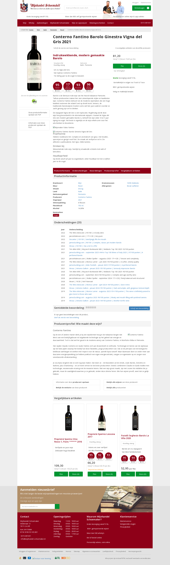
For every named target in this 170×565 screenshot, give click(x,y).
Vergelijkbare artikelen (130, 171)
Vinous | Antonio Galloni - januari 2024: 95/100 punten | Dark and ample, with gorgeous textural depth (109, 288)
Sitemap (77, 551)
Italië (45, 30)
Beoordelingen (96, 171)
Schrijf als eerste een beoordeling (66, 48)
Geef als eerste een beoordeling (66, 317)
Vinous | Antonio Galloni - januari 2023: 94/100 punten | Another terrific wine (99, 301)
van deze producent (71, 387)
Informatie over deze (72, 382)
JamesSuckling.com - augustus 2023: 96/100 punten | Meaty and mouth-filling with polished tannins (108, 297)
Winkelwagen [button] (141, 8)
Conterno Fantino (85, 197)
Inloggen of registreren (27, 551)
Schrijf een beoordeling (139, 308)
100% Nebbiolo (133, 183)
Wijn (24, 23)
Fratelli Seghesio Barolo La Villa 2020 (135, 437)
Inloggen (135, 3)
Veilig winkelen (57, 551)
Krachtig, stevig (95, 442)
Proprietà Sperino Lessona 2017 (101, 435)
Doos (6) (141, 66)
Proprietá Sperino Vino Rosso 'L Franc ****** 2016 (68, 440)
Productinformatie (62, 171)
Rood (62, 30)
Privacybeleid (125, 527)
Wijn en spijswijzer (79, 23)
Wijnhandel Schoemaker (60, 23)
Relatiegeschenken (97, 23)
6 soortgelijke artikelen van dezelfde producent (133, 48)
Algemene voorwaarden (91, 551)
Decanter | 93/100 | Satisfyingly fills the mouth (87, 239)
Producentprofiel (111, 171)
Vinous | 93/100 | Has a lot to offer (83, 246)
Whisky (31, 23)
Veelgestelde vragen (128, 524)
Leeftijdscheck (108, 551)
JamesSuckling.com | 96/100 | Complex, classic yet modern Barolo (95, 242)
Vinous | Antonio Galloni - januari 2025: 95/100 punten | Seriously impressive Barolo (102, 268)
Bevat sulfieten (133, 186)
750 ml (80, 205)
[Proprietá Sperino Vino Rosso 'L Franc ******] (68, 418)
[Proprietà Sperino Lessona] (102, 418)
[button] (57, 86)
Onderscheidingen (79, 171)
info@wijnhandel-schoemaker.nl (33, 539)
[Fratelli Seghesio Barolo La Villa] (135, 418)
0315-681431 (146, 23)
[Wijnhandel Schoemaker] (40, 6)
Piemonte (53, 30)
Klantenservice (146, 3)
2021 (80, 200)
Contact (110, 23)
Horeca (68, 551)
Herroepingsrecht (134, 551)
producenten (116, 387)
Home (31, 30)
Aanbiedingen (42, 23)
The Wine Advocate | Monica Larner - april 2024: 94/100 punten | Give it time (99, 285)
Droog (80, 189)
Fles (122, 66)
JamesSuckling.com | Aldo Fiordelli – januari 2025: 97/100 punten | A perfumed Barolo (103, 265)
